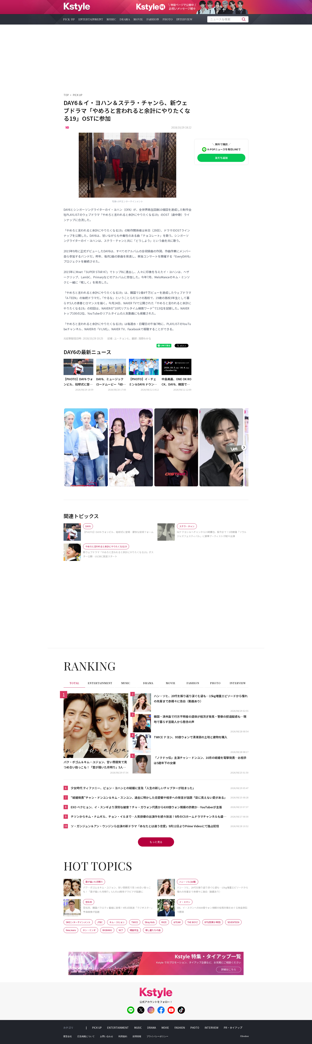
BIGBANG (107, 930)
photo (168, 19)
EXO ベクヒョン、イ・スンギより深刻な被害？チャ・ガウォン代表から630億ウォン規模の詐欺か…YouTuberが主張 (146, 807)
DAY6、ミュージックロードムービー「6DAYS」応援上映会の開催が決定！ (111, 382)
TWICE (134, 922)
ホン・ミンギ (89, 930)
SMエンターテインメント (78, 922)
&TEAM (177, 922)
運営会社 (67, 1036)
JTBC (100, 922)
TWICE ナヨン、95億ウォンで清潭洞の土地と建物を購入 (190, 737)
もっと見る (156, 842)
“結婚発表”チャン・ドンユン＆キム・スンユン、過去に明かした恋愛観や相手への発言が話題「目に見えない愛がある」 (149, 797)
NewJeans (71, 930)
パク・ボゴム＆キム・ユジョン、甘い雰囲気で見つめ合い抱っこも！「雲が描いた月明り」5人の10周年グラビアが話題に (95, 765)
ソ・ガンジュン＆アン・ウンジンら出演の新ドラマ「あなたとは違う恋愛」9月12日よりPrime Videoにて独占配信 (145, 826)
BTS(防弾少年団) (213, 922)
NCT (121, 930)
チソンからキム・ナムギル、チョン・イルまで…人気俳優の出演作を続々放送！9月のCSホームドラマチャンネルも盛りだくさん (148, 816)
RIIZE (164, 922)
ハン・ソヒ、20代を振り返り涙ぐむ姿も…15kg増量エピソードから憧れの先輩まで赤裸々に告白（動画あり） (201, 698)
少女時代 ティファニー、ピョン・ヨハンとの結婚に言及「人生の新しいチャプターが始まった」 (133, 788)
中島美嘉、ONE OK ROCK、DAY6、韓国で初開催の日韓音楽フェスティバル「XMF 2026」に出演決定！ (176, 382)
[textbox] (227, 19)
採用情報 (137, 1036)
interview (184, 19)
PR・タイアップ (233, 1027)
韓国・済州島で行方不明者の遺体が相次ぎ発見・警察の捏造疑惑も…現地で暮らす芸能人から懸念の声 (200, 719)
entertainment (91, 19)
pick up (69, 19)
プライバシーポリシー (157, 1036)
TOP (66, 95)
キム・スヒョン (117, 922)
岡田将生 (134, 930)
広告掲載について (86, 1036)
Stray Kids (150, 922)
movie (138, 19)
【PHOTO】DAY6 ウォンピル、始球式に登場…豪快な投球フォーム (78, 382)
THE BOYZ (192, 922)
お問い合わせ (106, 1036)
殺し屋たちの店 (153, 930)
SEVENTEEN (233, 922)
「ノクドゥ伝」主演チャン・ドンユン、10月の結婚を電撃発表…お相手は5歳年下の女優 (200, 760)
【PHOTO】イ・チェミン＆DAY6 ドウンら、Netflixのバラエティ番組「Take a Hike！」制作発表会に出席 (143, 382)
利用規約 (122, 1036)
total (74, 683)
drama (125, 19)
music (111, 19)
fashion (153, 19)
